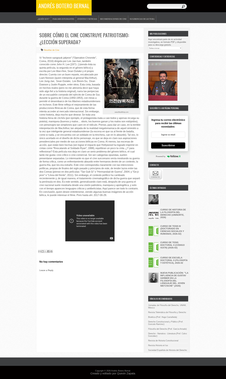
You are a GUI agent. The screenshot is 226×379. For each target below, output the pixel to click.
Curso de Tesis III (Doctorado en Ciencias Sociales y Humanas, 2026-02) (172, 230)
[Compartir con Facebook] (48, 251)
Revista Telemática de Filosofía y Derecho (167, 312)
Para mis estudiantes (63, 19)
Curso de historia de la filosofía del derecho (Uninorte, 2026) (173, 213)
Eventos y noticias (87, 19)
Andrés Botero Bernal (63, 6)
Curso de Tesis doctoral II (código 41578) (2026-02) (172, 245)
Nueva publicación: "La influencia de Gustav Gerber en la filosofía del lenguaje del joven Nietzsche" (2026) (174, 279)
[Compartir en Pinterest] (51, 251)
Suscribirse (168, 145)
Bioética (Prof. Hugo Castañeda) (162, 317)
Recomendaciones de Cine (113, 19)
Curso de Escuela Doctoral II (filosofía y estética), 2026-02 (173, 260)
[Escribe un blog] (42, 251)
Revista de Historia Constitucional (163, 340)
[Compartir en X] (45, 251)
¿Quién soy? (43, 19)
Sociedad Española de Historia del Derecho (167, 350)
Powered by (161, 156)
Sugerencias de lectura (142, 19)
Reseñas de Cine (51, 50)
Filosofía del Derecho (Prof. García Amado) (167, 329)
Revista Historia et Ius (158, 345)
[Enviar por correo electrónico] (39, 251)
